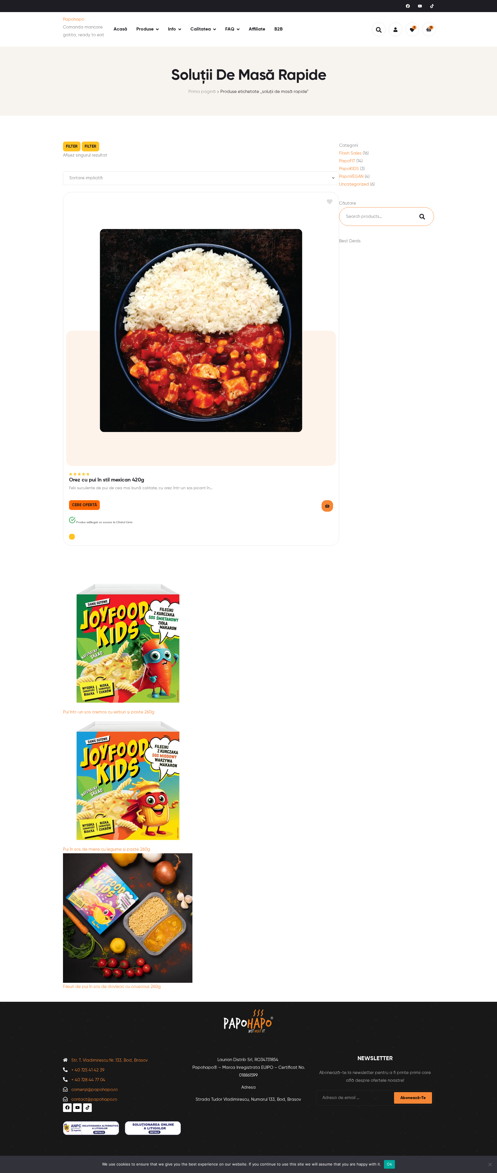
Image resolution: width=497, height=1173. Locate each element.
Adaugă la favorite (329, 201)
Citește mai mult (327, 506)
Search (422, 216)
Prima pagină (202, 92)
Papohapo (73, 19)
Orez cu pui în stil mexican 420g (106, 480)
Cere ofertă (84, 505)
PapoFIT (347, 161)
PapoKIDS (349, 169)
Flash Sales (350, 153)
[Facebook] (408, 6)
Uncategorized (354, 184)
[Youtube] (420, 6)
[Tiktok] (432, 6)
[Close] (72, 537)
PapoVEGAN (351, 176)
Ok (389, 1164)
